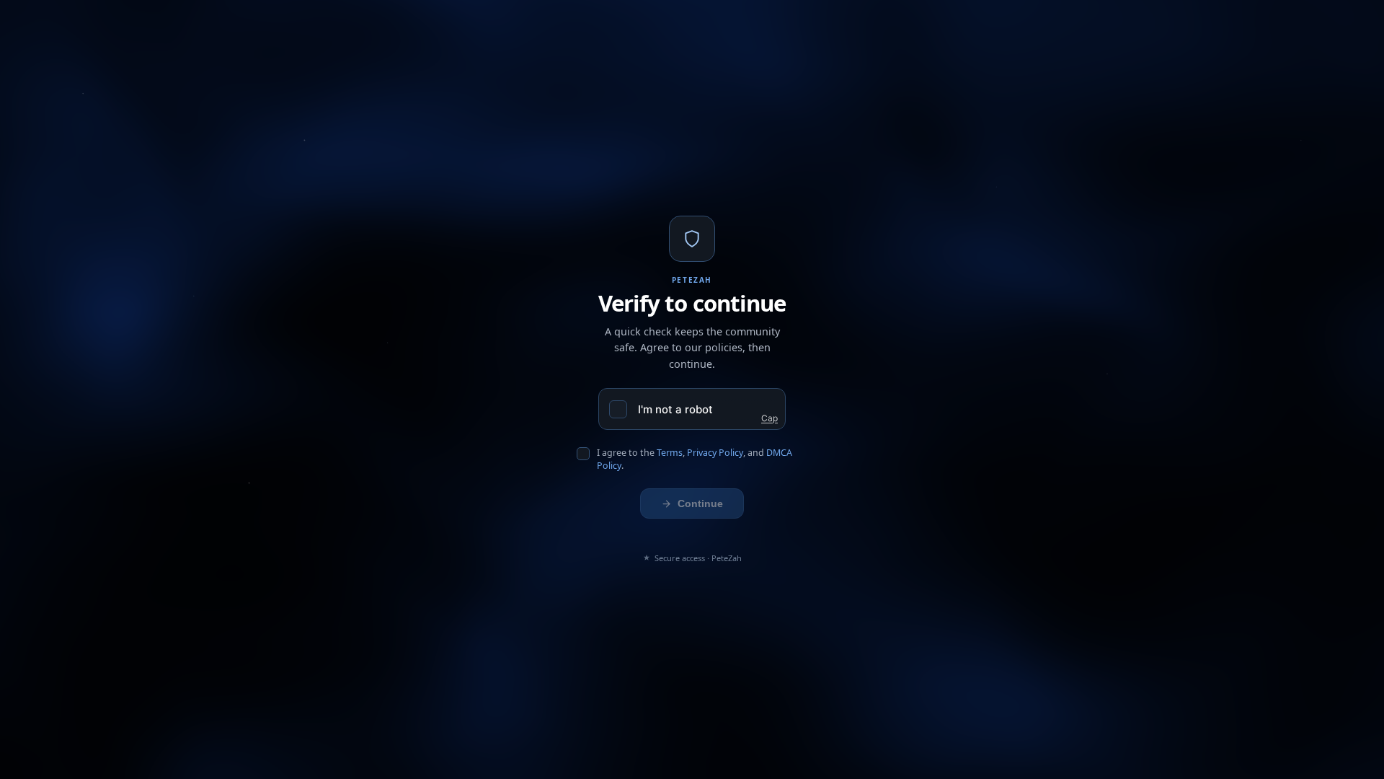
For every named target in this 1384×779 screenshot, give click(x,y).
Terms (670, 452)
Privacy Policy (715, 452)
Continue (700, 503)
